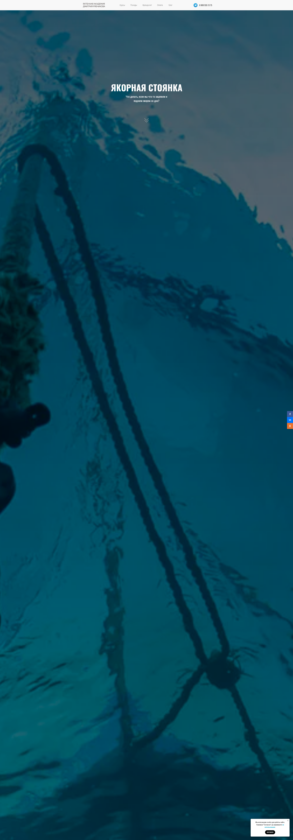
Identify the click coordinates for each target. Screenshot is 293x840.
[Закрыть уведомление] (288, 820)
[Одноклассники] (290, 426)
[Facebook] (290, 414)
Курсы (122, 5)
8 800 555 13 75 (205, 5)
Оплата (160, 5)
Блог (170, 5)
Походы (133, 5)
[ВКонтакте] (290, 420)
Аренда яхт (147, 5)
